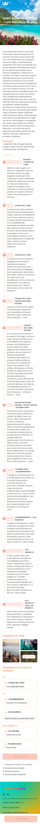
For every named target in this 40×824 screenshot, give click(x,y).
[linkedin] (8, 794)
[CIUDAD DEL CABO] (28, 644)
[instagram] (4, 794)
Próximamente (20, 756)
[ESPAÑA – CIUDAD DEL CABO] (11, 650)
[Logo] (6, 3)
